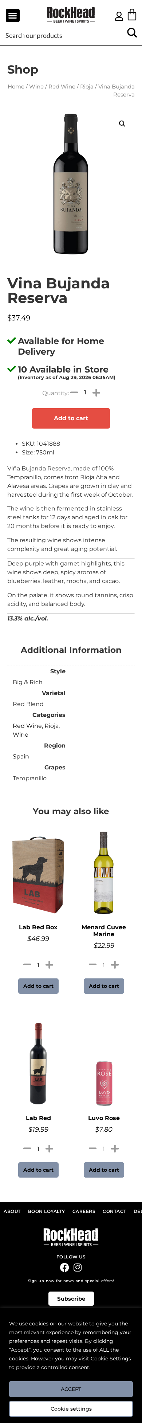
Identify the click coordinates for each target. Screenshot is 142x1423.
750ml (45, 452)
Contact (114, 1211)
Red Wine (61, 86)
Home (16, 86)
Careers (84, 1211)
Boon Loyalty (46, 1211)
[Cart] (132, 14)
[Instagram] (77, 1267)
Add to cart (71, 418)
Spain (21, 756)
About (12, 1211)
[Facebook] (64, 1267)
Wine (36, 86)
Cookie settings (71, 1409)
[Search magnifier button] (132, 35)
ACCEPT (71, 1389)
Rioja (87, 86)
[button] (13, 16)
